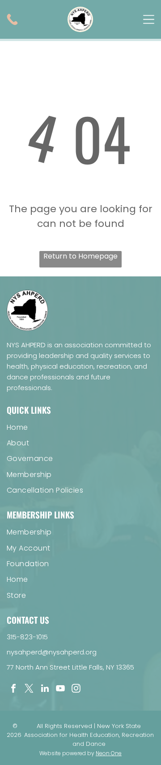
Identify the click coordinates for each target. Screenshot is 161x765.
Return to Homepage (80, 256)
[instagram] (76, 689)
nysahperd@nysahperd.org (52, 652)
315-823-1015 (27, 637)
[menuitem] (80, 427)
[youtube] (60, 689)
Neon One (109, 753)
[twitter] (29, 689)
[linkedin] (44, 689)
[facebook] (13, 689)
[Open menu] (148, 19)
